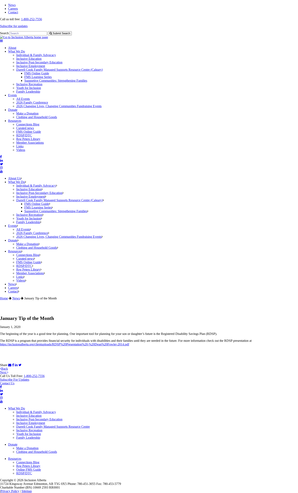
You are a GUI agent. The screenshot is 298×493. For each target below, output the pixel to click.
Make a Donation (27, 113)
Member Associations (30, 142)
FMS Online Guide (36, 73)
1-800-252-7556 (31, 19)
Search (4, 33)
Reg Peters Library (28, 139)
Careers (13, 8)
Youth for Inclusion (28, 88)
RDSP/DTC (24, 135)
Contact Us (7, 383)
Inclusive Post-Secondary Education (39, 62)
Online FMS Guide (28, 469)
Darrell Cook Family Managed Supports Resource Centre (53, 426)
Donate (12, 109)
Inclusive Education (29, 58)
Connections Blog (27, 124)
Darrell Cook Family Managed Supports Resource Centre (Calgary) (59, 69)
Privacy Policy (10, 491)
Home (4, 298)
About (12, 47)
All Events (23, 99)
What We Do (16, 51)
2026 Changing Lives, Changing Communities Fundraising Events (59, 106)
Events (12, 95)
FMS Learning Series (38, 77)
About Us (14, 178)
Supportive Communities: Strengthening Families (55, 80)
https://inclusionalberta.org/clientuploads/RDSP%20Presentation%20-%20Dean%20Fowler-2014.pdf (64, 344)
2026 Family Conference (32, 102)
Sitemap (26, 491)
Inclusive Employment (30, 66)
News (12, 5)
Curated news (25, 128)
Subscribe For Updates (14, 379)
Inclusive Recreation (29, 84)
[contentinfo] (149, 433)
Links (20, 146)
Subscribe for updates (14, 26)
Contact (13, 12)
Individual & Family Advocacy (36, 55)
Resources (14, 120)
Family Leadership (28, 91)
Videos (20, 150)
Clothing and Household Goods (36, 117)
